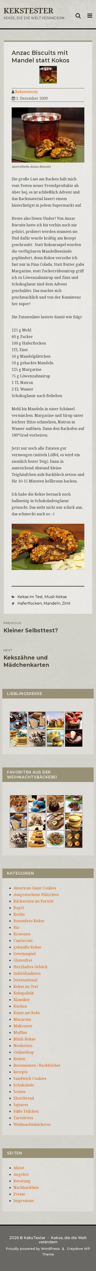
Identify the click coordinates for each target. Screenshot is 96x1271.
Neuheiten (23, 1045)
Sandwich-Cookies (30, 1078)
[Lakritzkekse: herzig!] (18, 737)
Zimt (66, 603)
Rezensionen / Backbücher (37, 1065)
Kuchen (20, 1006)
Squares (21, 1104)
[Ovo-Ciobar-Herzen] (73, 737)
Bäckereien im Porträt (34, 901)
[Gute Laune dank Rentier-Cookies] (18, 803)
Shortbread (24, 1098)
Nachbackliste (26, 1187)
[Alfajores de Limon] (73, 820)
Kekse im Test (30, 597)
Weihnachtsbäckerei (32, 1124)
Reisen (19, 1058)
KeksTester (28, 10)
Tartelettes (23, 1117)
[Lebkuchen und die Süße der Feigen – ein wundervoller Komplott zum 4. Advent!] (55, 803)
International (25, 980)
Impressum (24, 1200)
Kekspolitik (24, 993)
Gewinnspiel (25, 953)
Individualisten (27, 973)
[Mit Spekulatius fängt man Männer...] (37, 719)
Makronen (23, 1025)
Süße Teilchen (26, 1111)
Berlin (19, 914)
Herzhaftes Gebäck (31, 966)
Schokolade (24, 1085)
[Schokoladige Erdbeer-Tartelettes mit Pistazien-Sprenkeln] (73, 719)
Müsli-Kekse (56, 597)
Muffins (20, 1032)
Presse (19, 1194)
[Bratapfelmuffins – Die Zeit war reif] (73, 838)
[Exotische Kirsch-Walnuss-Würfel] (37, 820)
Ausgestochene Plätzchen (36, 894)
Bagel (19, 907)
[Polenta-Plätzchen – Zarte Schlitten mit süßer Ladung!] (37, 838)
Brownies (22, 934)
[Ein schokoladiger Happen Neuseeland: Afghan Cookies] (18, 719)
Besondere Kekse (29, 920)
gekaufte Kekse (27, 947)
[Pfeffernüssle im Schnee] (55, 838)
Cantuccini (23, 940)
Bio (16, 927)
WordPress (50, 1249)
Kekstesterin (26, 91)
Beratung (22, 1181)
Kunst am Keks (27, 1012)
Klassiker (22, 999)
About (19, 1167)
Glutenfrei (23, 960)
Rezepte (21, 1071)
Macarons (22, 1019)
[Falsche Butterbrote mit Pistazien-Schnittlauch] (55, 820)
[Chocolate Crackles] (37, 737)
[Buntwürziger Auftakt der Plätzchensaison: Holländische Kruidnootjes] (37, 803)
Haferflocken (29, 603)
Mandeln (52, 603)
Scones (20, 1091)
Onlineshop (24, 1052)
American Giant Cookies (35, 888)
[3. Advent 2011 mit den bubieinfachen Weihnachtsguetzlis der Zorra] (73, 803)
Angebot (21, 1174)
